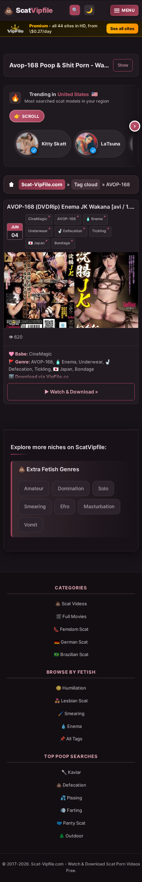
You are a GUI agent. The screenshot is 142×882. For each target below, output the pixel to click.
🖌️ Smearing (71, 713)
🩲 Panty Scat (71, 823)
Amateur (33, 488)
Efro (64, 506)
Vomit (30, 525)
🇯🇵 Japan (36, 243)
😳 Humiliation (71, 688)
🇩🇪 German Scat (71, 642)
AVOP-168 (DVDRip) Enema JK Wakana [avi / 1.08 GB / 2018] (71, 206)
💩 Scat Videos (71, 603)
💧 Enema (71, 726)
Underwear (38, 231)
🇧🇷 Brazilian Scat (71, 654)
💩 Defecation (71, 785)
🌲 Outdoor (71, 835)
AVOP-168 (66, 219)
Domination (71, 488)
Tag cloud (86, 184)
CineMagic (37, 219)
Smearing (35, 506)
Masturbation (99, 506)
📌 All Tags (71, 738)
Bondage (62, 243)
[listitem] (42, 144)
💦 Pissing (71, 797)
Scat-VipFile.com (41, 184)
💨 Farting (71, 810)
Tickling (99, 231)
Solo (103, 488)
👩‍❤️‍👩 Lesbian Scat (71, 700)
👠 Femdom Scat (71, 629)
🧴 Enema (94, 219)
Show (123, 65)
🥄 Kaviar (71, 772)
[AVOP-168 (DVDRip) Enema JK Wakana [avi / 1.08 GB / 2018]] (71, 290)
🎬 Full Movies (71, 616)
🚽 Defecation (70, 231)
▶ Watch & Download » (71, 392)
